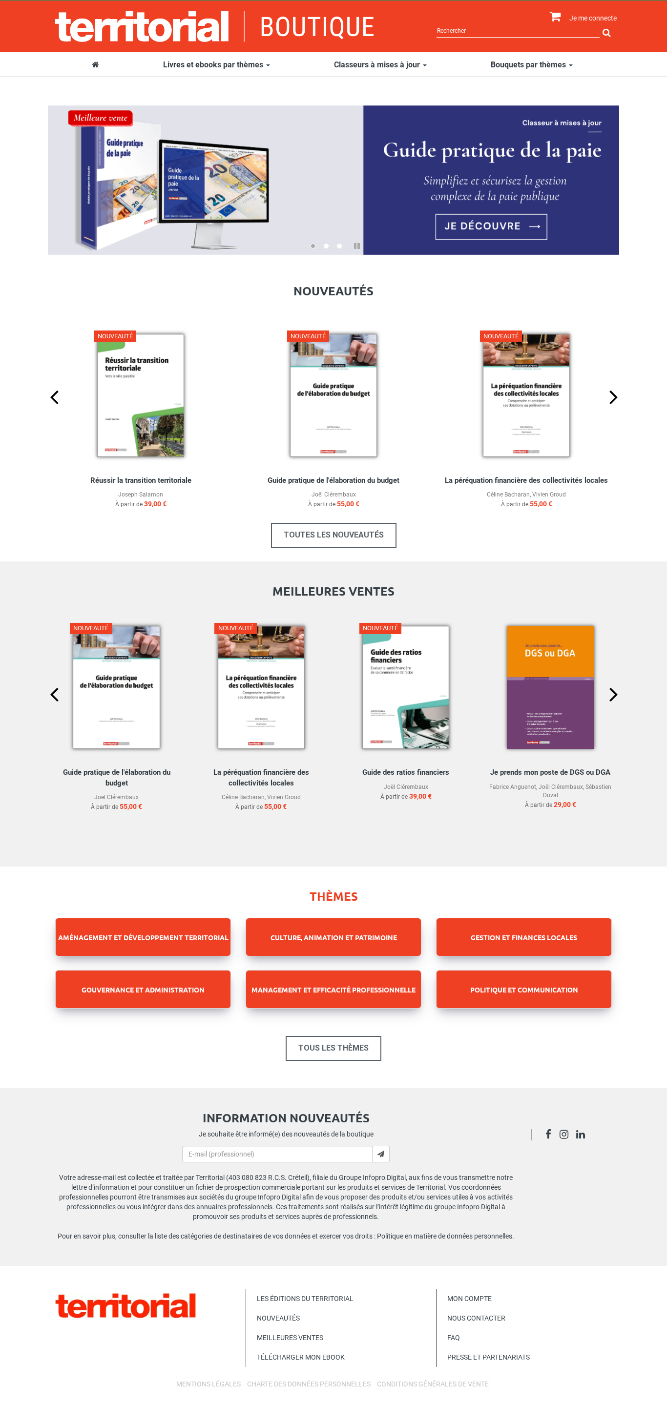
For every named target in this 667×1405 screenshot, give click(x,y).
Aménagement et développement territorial (143, 937)
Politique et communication (524, 989)
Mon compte (469, 1298)
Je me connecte (593, 18)
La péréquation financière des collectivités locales (526, 480)
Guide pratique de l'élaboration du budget (333, 480)
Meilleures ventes (290, 1338)
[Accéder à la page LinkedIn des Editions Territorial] (583, 1135)
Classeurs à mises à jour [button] (378, 64)
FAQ (453, 1338)
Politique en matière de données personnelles (444, 1236)
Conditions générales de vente (433, 1384)
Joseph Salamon (140, 494)
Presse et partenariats (488, 1357)
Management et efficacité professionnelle (333, 989)
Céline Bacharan (508, 494)
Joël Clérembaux (334, 494)
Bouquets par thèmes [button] (529, 64)
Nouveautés (278, 1318)
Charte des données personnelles (309, 1384)
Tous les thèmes (333, 1048)
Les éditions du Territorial (305, 1298)
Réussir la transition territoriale (140, 480)
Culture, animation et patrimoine (334, 937)
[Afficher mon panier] (553, 17)
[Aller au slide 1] (313, 246)
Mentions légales (208, 1384)
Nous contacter (476, 1318)
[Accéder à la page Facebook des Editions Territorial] (551, 1135)
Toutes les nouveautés (334, 534)
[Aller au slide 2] (326, 246)
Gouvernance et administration (143, 989)
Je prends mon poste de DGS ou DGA (550, 772)
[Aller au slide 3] (339, 246)
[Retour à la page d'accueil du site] (214, 26)
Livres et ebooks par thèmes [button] (214, 64)
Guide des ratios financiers (405, 772)
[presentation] (46, 413)
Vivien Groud (549, 494)
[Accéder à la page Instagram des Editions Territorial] (567, 1135)
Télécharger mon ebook (301, 1357)
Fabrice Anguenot (512, 787)
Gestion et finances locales (524, 937)
